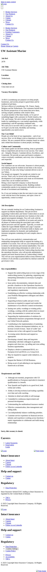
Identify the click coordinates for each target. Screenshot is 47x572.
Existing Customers (12, 32)
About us (9, 46)
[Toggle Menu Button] (2, 7)
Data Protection (11, 488)
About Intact (9, 460)
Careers (15, 46)
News (7, 22)
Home (3, 46)
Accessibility (10, 557)
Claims (7, 18)
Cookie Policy (10, 551)
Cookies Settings (12, 549)
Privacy (8, 500)
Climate (8, 20)
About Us (9, 16)
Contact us (9, 476)
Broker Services (11, 12)
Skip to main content (8, 2)
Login (7, 447)
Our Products (10, 14)
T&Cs (7, 498)
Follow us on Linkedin (13, 466)
